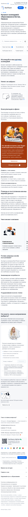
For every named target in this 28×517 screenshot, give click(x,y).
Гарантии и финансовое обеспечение (10, 490)
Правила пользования (6, 486)
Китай (4, 12)
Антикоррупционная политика (8, 491)
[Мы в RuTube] (17, 448)
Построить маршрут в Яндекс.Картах (10, 434)
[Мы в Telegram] (5, 448)
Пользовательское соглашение (9, 484)
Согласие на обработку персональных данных (13, 488)
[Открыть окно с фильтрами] (25, 41)
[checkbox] (2, 364)
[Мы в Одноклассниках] (11, 448)
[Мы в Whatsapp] (20, 448)
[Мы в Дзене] (14, 448)
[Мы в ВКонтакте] (8, 448)
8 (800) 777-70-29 (21, 3)
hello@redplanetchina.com (8, 425)
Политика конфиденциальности (9, 482)
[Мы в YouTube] (23, 448)
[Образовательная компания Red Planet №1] (6, 7)
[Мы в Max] (2, 448)
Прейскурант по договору (19, 486)
